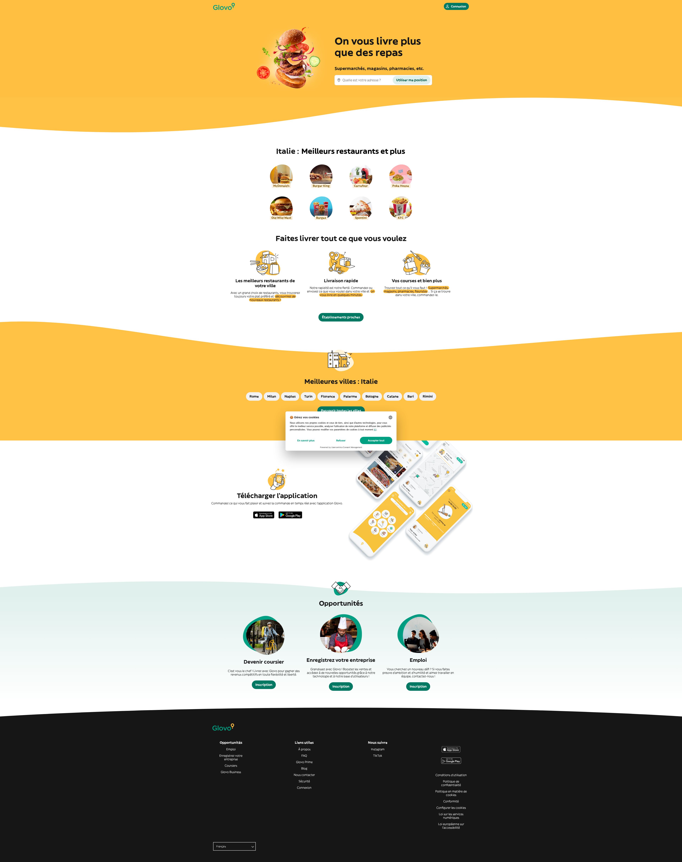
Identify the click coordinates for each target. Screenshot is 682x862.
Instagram (378, 749)
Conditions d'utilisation (451, 775)
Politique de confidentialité (451, 783)
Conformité (451, 801)
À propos (304, 749)
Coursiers (231, 765)
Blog (304, 768)
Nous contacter (304, 775)
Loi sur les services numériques (451, 815)
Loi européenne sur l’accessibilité (451, 825)
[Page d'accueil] (224, 6)
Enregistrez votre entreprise (230, 757)
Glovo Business (231, 772)
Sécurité (304, 781)
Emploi (231, 749)
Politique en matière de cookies (451, 793)
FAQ (304, 755)
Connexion (304, 787)
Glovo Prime (304, 762)
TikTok (377, 755)
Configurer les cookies (451, 807)
